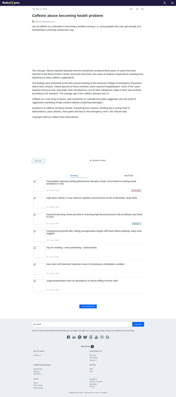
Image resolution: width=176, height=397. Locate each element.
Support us (93, 379)
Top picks (128, 175)
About (35, 383)
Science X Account (96, 381)
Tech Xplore (94, 358)
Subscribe (138, 324)
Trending (74, 175)
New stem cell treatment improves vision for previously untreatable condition (85, 264)
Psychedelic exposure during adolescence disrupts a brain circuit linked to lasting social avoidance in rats (91, 182)
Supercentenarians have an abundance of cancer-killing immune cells (82, 280)
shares (38, 161)
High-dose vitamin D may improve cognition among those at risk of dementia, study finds (91, 198)
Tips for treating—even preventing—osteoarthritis (71, 247)
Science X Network (101, 392)
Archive (92, 386)
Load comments (88, 306)
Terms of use (37, 385)
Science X (93, 360)
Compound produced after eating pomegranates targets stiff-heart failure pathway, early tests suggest (94, 232)
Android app (37, 369)
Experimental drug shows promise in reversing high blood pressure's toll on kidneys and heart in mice (94, 215)
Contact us (37, 355)
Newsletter (93, 384)
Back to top (85, 346)
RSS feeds (37, 374)
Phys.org (93, 355)
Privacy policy (38, 388)
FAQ (91, 371)
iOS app (36, 371)
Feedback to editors (99, 160)
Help (91, 369)
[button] (172, 3)
